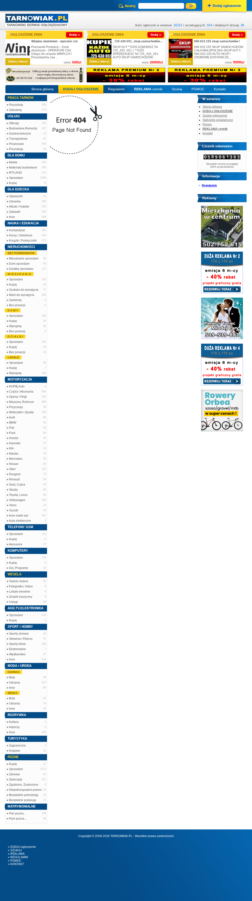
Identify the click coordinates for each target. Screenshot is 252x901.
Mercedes (15, 458)
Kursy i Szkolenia (20, 235)
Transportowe (18, 138)
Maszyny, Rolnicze (21, 402)
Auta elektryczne (20, 520)
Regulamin (116, 89)
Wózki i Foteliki (19, 206)
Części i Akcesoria (21, 391)
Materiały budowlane (23, 167)
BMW (12, 422)
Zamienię (15, 300)
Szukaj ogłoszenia (215, 115)
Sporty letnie (17, 644)
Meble (13, 162)
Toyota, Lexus (18, 495)
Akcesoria (15, 544)
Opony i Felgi (18, 396)
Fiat (11, 427)
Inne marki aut (18, 515)
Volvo (12, 505)
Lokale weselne (19, 591)
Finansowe (16, 144)
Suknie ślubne (18, 581)
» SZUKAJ (15, 850)
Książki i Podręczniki (23, 240)
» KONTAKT (16, 864)
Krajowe (14, 750)
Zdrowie (14, 774)
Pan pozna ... (18, 813)
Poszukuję (16, 105)
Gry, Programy (18, 568)
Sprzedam (16, 178)
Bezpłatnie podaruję (22, 800)
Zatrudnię (15, 110)
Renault (14, 479)
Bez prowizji (17, 305)
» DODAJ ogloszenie (22, 847)
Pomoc (207, 124)
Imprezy (14, 727)
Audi (12, 417)
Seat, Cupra (17, 484)
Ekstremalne (17, 649)
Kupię (13, 183)
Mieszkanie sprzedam (23, 258)
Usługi (13, 602)
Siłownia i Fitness (20, 639)
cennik (148, 89)
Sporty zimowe (19, 633)
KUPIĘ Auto (17, 386)
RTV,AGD (15, 172)
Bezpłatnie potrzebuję (23, 795)
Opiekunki (16, 196)
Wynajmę (15, 326)
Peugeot (14, 474)
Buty (12, 677)
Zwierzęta (15, 779)
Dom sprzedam (19, 263)
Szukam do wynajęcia (23, 289)
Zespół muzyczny (20, 596)
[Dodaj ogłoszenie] (224, 6)
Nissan (13, 464)
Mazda (13, 453)
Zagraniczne (17, 745)
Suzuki (13, 510)
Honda (13, 438)
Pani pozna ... (18, 818)
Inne (12, 217)
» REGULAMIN (18, 857)
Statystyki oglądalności (218, 120)
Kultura (14, 722)
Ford (12, 433)
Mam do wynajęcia (21, 295)
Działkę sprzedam (21, 269)
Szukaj (177, 89)
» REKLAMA (16, 853)
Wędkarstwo (17, 654)
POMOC (198, 89)
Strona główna (42, 89)
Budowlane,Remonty (23, 128)
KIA (11, 448)
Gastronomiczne (20, 133)
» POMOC (14, 860)
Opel (12, 469)
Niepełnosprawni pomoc (25, 790)
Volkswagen (17, 500)
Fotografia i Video (21, 586)
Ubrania (14, 682)
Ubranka (15, 201)
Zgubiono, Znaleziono (23, 784)
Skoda (13, 489)
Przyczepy (16, 407)
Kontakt (220, 89)
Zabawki (14, 212)
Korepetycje (17, 230)
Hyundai (14, 443)
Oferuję (14, 123)
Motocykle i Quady (21, 412)
